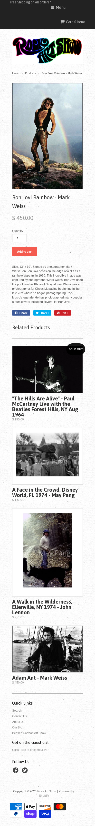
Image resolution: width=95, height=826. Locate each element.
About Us (18, 722)
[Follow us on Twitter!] (25, 771)
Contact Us (19, 716)
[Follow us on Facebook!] (16, 771)
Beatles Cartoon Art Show (29, 733)
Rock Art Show (47, 791)
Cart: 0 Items (75, 22)
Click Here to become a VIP (30, 750)
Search (17, 710)
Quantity (17, 231)
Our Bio (17, 727)
